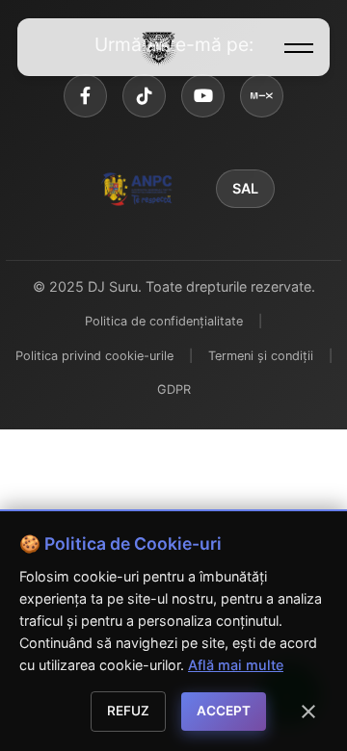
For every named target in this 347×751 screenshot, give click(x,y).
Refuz (128, 710)
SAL (245, 188)
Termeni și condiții (260, 356)
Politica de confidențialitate (164, 321)
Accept (224, 710)
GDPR (174, 389)
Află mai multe (235, 665)
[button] (298, 48)
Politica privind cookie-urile (94, 356)
